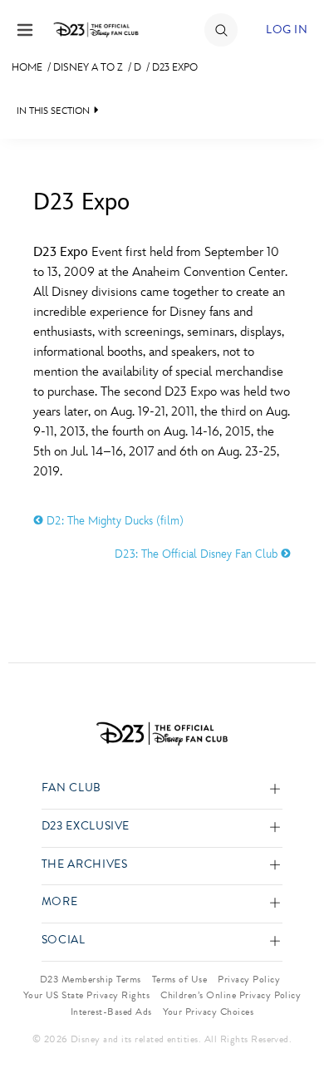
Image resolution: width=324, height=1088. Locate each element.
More (60, 902)
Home (27, 67)
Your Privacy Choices (208, 1011)
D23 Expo (175, 67)
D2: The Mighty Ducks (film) (113, 521)
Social (64, 940)
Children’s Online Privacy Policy (230, 994)
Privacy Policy (249, 979)
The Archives (85, 865)
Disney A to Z (88, 67)
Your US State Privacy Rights (86, 994)
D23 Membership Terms (90, 979)
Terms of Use (180, 979)
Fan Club (71, 788)
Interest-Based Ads (111, 1011)
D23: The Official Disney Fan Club (198, 554)
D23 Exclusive (86, 827)
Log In (286, 29)
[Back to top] (292, 1032)
